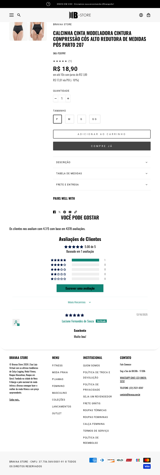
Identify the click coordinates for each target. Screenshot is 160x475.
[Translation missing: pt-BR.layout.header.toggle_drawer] (11, 15)
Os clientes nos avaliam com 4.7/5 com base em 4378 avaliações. (47, 228)
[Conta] (141, 15)
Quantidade (61, 90)
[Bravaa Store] (80, 15)
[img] (74, 315)
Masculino (59, 393)
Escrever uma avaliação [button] (80, 288)
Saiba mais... (14, 399)
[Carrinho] (148, 15)
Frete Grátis (91, 403)
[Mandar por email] (70, 212)
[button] (75, 212)
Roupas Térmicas (95, 410)
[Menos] (55, 98)
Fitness (57, 365)
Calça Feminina (94, 424)
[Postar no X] (59, 212)
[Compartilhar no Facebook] (54, 212)
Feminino (58, 386)
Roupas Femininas (95, 417)
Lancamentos (61, 406)
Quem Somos (91, 365)
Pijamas (57, 379)
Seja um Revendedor (97, 396)
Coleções (58, 399)
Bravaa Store (62, 24)
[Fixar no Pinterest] (64, 212)
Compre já (102, 146)
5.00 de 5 (90, 246)
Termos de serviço (96, 430)
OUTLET (57, 413)
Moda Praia (60, 372)
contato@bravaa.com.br (130, 394)
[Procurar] (19, 15)
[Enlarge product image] (18, 31)
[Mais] (68, 98)
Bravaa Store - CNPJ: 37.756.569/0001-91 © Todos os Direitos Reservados (42, 464)
